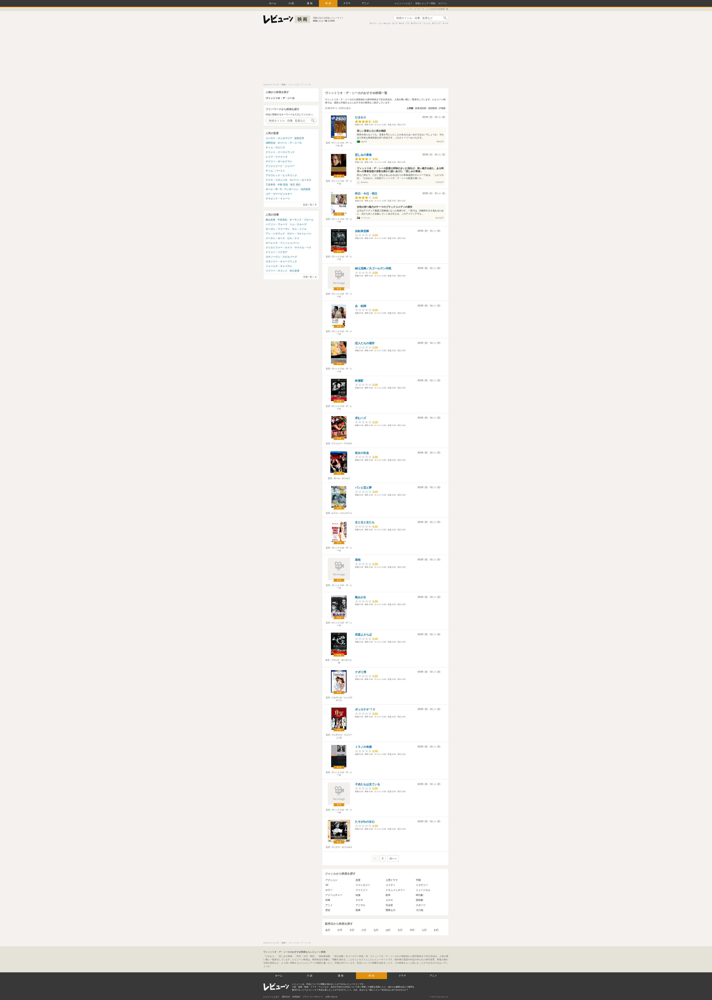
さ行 (352, 930)
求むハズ (360, 417)
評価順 (442, 108)
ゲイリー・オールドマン (279, 161)
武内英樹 (305, 189)
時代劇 (419, 895)
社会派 (389, 905)
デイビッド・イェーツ (278, 198)
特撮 (358, 895)
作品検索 (445, 18)
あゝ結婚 (360, 305)
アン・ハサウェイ (275, 233)
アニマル (360, 905)
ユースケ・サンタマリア (279, 138)
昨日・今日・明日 (366, 193)
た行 (364, 930)
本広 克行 (295, 184)
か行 (339, 930)
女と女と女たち (365, 522)
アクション (331, 880)
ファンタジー (363, 885)
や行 (412, 930)
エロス (389, 900)
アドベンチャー (333, 895)
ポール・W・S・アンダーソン (282, 189)
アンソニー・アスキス (342, 443)
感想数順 (432, 108)
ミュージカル (423, 890)
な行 (376, 930)
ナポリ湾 (360, 672)
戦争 (388, 895)
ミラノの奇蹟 (363, 746)
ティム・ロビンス (275, 147)
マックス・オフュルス (342, 847)
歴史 (327, 910)
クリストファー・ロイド (279, 247)
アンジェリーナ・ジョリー (280, 166)
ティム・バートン (275, 170)
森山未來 (270, 219)
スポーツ (421, 905)
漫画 (310, 3)
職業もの (390, 910)
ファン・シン (376, 23)
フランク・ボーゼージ (341, 660)
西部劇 (419, 900)
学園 (418, 880)
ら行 (424, 930)
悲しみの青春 (363, 154)
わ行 (436, 930)
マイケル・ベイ (302, 247)
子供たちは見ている (367, 784)
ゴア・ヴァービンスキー (279, 193)
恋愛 (358, 880)
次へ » (393, 858)
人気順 (410, 108)
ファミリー (362, 890)
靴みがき (360, 597)
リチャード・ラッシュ (421, 23)
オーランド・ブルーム (301, 219)
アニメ (365, 3)
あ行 (327, 930)
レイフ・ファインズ (276, 156)
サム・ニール (299, 229)
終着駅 (359, 380)
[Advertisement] (356, 55)
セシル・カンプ (391, 23)
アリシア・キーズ (440, 23)
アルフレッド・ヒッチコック (281, 175)
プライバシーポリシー (313, 997)
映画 (328, 3)
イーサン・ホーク (275, 238)
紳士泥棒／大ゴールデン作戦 (373, 268)
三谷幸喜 (270, 184)
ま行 (400, 930)
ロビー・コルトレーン (299, 233)
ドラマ (346, 3)
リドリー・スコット (276, 270)
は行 (388, 930)
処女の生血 (362, 452)
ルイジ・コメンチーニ (342, 513)
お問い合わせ (331, 997)
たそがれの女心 (365, 821)
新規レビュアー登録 (425, 3)
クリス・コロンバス (276, 180)
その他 (419, 910)
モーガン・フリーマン (278, 229)
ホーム (272, 3)
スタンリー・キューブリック (281, 261)
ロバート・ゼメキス (300, 180)
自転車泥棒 (362, 231)
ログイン (442, 3)
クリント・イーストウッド (280, 152)
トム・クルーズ (298, 224)
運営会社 (286, 997)
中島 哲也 (283, 184)
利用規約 (296, 997)
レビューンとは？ (403, 3)
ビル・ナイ (293, 238)
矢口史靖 (294, 270)
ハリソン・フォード (276, 224)
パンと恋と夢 (363, 487)
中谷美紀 (282, 219)
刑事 (327, 900)
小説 (291, 3)
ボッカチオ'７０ (365, 709)
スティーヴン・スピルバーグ (281, 256)
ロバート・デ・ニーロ (290, 142)
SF (327, 885)
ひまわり (360, 117)
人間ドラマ (392, 880)
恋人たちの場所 (365, 343)
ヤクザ (359, 900)
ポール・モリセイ (342, 478)
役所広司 (299, 138)
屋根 (358, 559)
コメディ (390, 885)
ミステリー (422, 885)
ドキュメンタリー (395, 890)
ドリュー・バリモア (276, 252)
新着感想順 (420, 108)
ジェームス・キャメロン (279, 266)
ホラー (329, 890)
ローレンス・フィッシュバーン (282, 242)
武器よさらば (363, 634)
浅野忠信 (270, 142)
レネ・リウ (405, 23)
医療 (358, 910)
